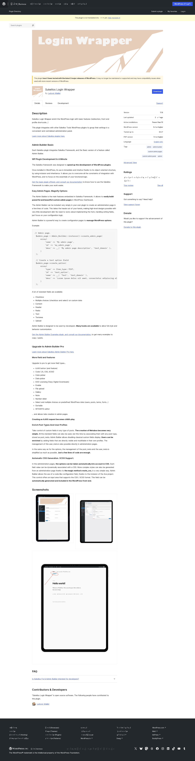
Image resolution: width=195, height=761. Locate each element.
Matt (155, 731)
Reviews (48, 103)
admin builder (157, 147)
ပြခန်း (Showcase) (52, 728)
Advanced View (130, 162)
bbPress (156, 735)
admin (149, 147)
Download (157, 91)
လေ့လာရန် (84, 728)
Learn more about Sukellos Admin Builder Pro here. (53, 352)
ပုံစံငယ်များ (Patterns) (53, 738)
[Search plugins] (33, 25)
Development (63, 103)
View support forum (132, 204)
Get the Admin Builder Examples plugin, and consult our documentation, (61, 334)
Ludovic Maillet (54, 93)
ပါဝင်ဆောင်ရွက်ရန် (124, 728)
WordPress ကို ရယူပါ (182, 4)
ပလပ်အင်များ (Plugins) (53, 735)
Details (37, 103)
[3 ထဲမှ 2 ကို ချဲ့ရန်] (114, 497)
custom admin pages (155, 151)
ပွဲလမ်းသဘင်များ (122, 731)
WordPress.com (159, 728)
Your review (128, 185)
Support (159, 103)
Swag (120, 738)
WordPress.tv (87, 738)
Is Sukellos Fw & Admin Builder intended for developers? (55, 679)
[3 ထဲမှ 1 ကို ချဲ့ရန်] (71, 497)
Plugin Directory (15, 11)
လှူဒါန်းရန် (121, 735)
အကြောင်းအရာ (13, 728)
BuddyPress (157, 738)
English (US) (158, 142)
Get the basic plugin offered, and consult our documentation (57, 182)
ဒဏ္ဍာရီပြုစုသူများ (87, 735)
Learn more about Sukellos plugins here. (48, 136)
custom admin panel (149, 156)
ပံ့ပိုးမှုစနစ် (85, 731)
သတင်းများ (12, 731)
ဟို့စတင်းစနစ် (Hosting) (18, 735)
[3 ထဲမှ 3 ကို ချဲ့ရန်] (114, 554)
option (160, 156)
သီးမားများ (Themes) (51, 731)
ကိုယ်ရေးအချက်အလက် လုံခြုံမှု (18, 738)
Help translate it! (114, 18)
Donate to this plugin (132, 227)
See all (160, 185)
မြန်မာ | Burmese (37, 749)
